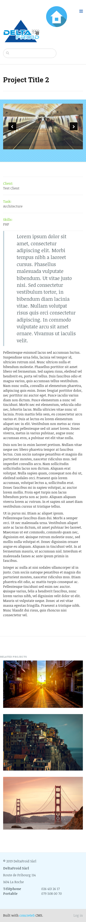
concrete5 (27, 915)
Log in (78, 915)
